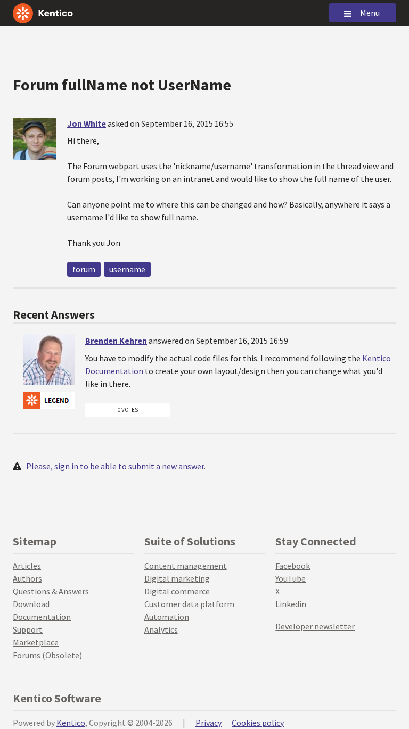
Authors (27, 578)
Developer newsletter (315, 626)
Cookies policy (258, 722)
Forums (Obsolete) (47, 655)
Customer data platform (189, 604)
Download (31, 604)
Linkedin (290, 604)
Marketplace (36, 642)
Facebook (292, 565)
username (127, 269)
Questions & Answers (51, 591)
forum (83, 269)
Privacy (208, 722)
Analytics (161, 629)
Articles (27, 565)
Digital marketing (177, 578)
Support (28, 629)
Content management (185, 565)
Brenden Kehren (116, 340)
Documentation (42, 616)
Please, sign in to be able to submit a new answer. (116, 466)
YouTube (290, 578)
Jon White (86, 123)
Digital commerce (177, 591)
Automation (166, 616)
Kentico (70, 722)
